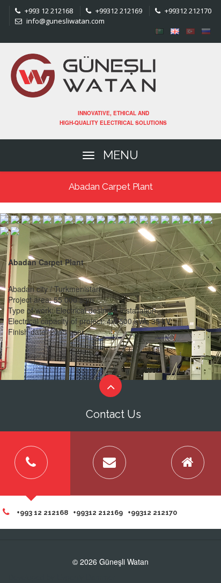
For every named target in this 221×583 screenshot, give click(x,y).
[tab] (109, 463)
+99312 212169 (118, 11)
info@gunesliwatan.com (65, 21)
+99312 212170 (187, 11)
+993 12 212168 (48, 11)
